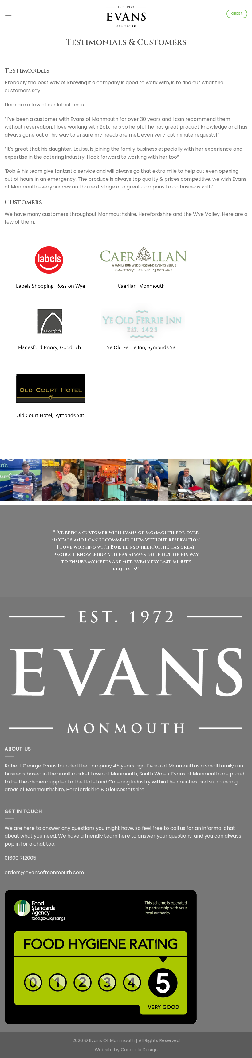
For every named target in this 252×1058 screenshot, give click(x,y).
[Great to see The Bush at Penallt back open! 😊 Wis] (105, 480)
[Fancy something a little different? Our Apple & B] (63, 480)
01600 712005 (20, 858)
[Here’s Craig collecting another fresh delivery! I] (147, 480)
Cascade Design (139, 1050)
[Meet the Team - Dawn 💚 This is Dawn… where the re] (189, 480)
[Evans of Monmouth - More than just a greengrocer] (126, 14)
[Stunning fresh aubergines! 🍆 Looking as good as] (231, 480)
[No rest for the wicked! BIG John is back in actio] (21, 480)
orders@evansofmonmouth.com (44, 872)
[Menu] (8, 13)
